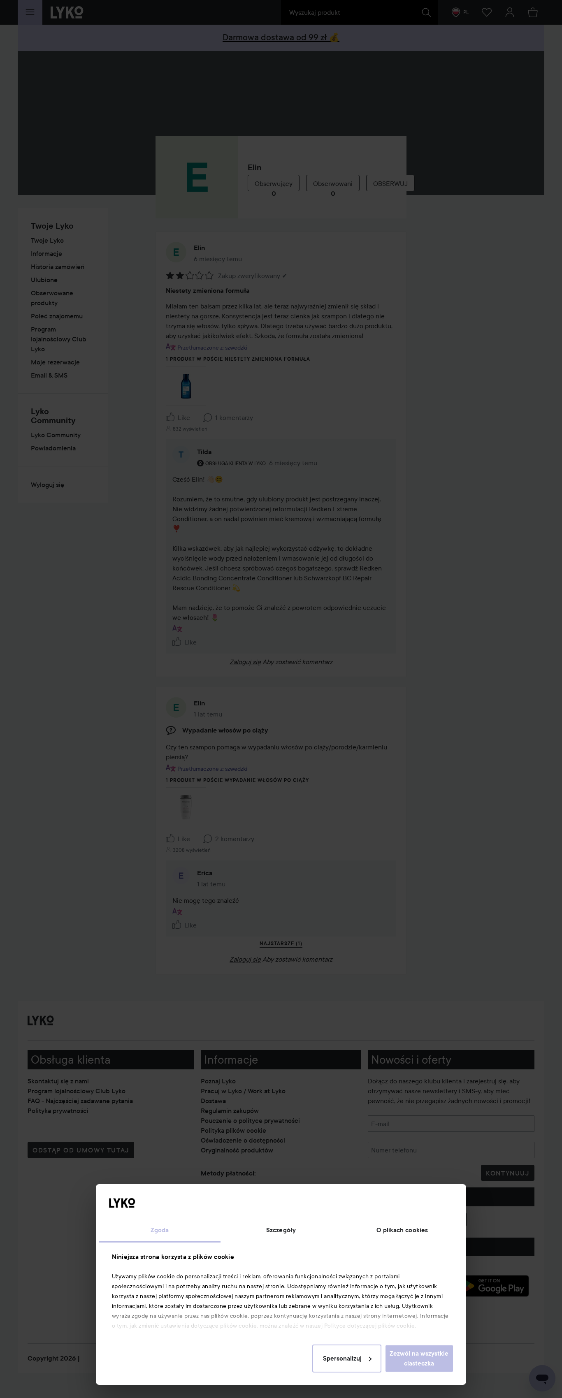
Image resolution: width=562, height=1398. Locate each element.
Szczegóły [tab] (281, 1230)
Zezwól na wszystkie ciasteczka (419, 1358)
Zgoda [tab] (160, 1230)
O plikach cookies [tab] (402, 1230)
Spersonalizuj (342, 1358)
